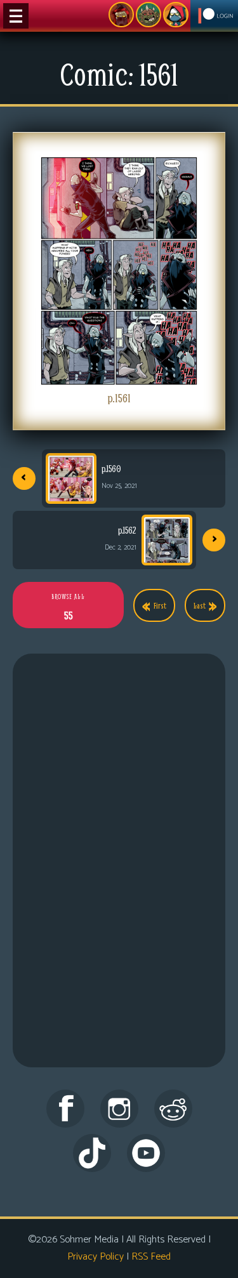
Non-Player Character (148, 14)
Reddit (173, 1109)
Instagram (119, 1109)
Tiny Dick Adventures (175, 14)
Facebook (65, 1109)
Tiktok (92, 1153)
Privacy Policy (95, 1256)
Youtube (146, 1153)
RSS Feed (151, 1256)
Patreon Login (214, 16)
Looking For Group (121, 14)
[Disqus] (119, 873)
